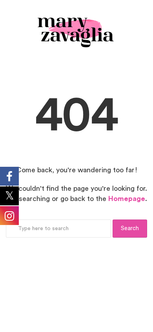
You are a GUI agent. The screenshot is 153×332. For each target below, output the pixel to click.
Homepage (126, 198)
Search (130, 228)
